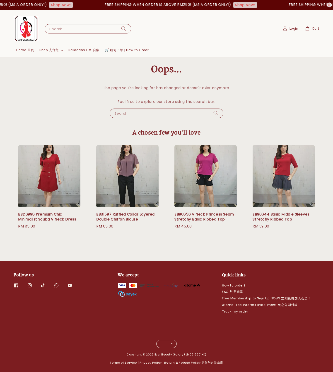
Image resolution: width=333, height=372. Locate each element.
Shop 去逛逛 (49, 50)
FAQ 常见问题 (232, 291)
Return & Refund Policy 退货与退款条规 (193, 362)
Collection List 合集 (83, 50)
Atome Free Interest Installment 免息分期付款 (260, 305)
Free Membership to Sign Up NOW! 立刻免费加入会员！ (266, 298)
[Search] (123, 28)
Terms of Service (123, 362)
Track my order (235, 311)
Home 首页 (25, 50)
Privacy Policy (151, 362)
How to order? (234, 285)
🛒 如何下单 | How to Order (127, 50)
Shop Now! (55, 4)
